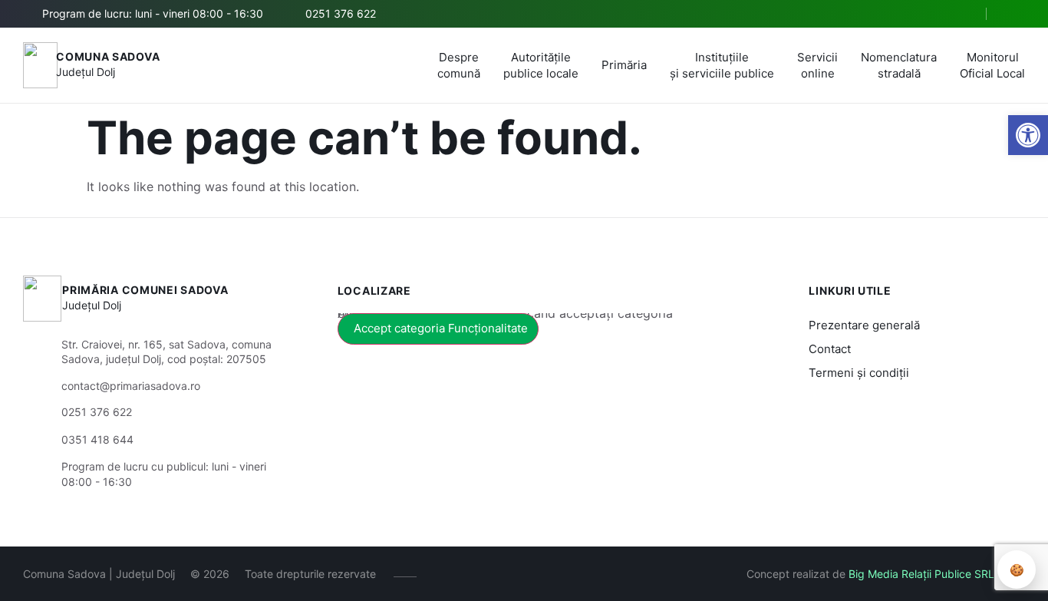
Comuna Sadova (108, 56)
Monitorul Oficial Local (992, 65)
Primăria (624, 65)
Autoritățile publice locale (540, 65)
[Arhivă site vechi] (1015, 14)
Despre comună (458, 65)
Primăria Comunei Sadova (145, 289)
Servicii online (817, 65)
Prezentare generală (864, 325)
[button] (1028, 135)
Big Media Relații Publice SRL (921, 573)
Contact (830, 349)
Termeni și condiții (859, 372)
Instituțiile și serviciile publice (722, 65)
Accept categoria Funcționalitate (441, 328)
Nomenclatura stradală (899, 65)
